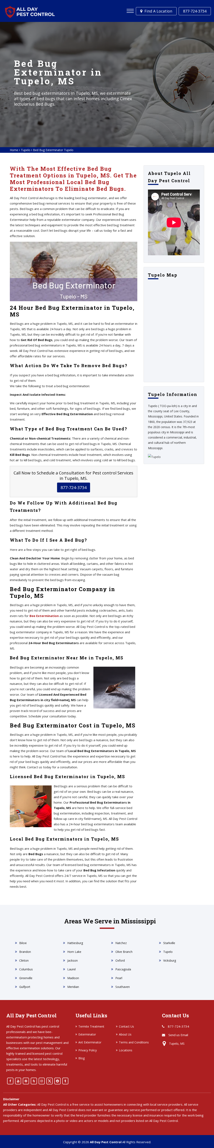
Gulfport (24, 987)
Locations (125, 1050)
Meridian (73, 987)
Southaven (122, 987)
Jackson (72, 960)
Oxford (120, 960)
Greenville (25, 978)
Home (14, 150)
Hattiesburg (75, 943)
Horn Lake (74, 952)
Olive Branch (123, 952)
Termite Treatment (91, 1026)
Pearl (118, 978)
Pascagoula (123, 969)
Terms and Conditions (134, 1042)
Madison (73, 978)
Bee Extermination (44, 616)
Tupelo (25, 150)
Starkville (169, 943)
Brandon (25, 952)
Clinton (24, 960)
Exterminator (87, 1034)
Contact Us (126, 1026)
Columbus (26, 969)
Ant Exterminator (89, 1042)
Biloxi (23, 943)
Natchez (121, 943)
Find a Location (158, 11)
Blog (81, 1058)
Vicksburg (169, 960)
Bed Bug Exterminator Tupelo (53, 150)
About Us (125, 1034)
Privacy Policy (87, 1050)
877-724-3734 (194, 11)
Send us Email (178, 1035)
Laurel (71, 969)
